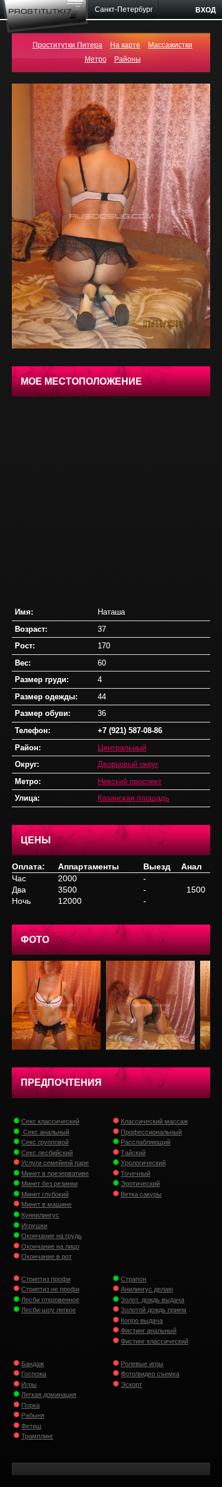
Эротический (140, 1183)
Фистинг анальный (148, 1330)
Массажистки (170, 45)
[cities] (124, 9)
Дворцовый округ (128, 764)
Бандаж (32, 1363)
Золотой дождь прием (153, 1309)
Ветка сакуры (141, 1194)
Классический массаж (154, 1121)
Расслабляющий (145, 1142)
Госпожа (33, 1373)
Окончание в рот (46, 1256)
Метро (96, 59)
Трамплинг (37, 1436)
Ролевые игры (142, 1363)
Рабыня (32, 1415)
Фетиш (31, 1426)
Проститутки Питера (67, 45)
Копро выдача (142, 1320)
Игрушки (34, 1225)
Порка (30, 1405)
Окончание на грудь (51, 1235)
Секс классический (50, 1121)
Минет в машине (46, 1204)
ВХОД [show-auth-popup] (205, 10)
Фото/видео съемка (150, 1373)
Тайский (133, 1152)
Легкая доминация (48, 1394)
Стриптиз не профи (50, 1289)
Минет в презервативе (55, 1173)
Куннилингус (40, 1215)
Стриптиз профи (45, 1279)
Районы (127, 59)
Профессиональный (151, 1132)
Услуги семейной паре (55, 1162)
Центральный (122, 747)
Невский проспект (130, 781)
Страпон (133, 1279)
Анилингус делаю (147, 1289)
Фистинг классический (154, 1341)
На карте (125, 45)
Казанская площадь (133, 798)
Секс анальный (45, 1132)
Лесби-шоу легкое (48, 1309)
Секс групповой (45, 1142)
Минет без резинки (49, 1183)
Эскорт (131, 1384)
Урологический (143, 1162)
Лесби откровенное (50, 1299)
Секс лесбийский (47, 1152)
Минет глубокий (45, 1194)
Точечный (135, 1173)
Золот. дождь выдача (152, 1299)
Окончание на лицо (50, 1246)
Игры (29, 1384)
